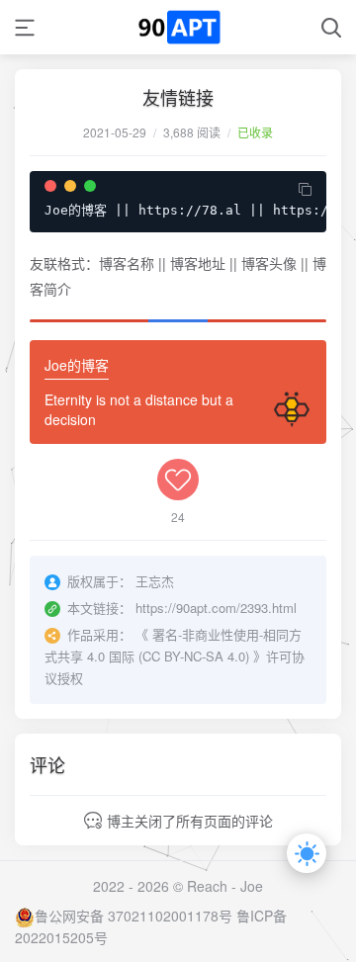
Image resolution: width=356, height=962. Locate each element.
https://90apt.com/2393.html (216, 607)
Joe (251, 886)
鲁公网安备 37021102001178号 (133, 915)
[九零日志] (178, 27)
